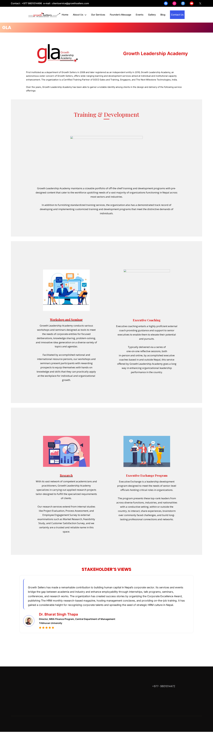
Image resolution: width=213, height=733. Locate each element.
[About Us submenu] (85, 15)
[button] (101, 642)
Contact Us (177, 14)
